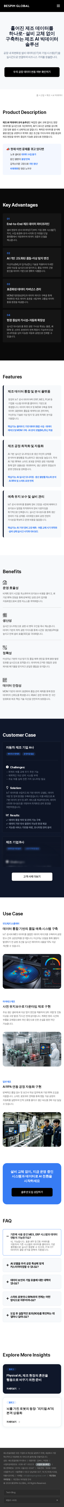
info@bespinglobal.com (35, 1476)
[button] (32, 876)
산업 (42, 95)
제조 (48, 95)
